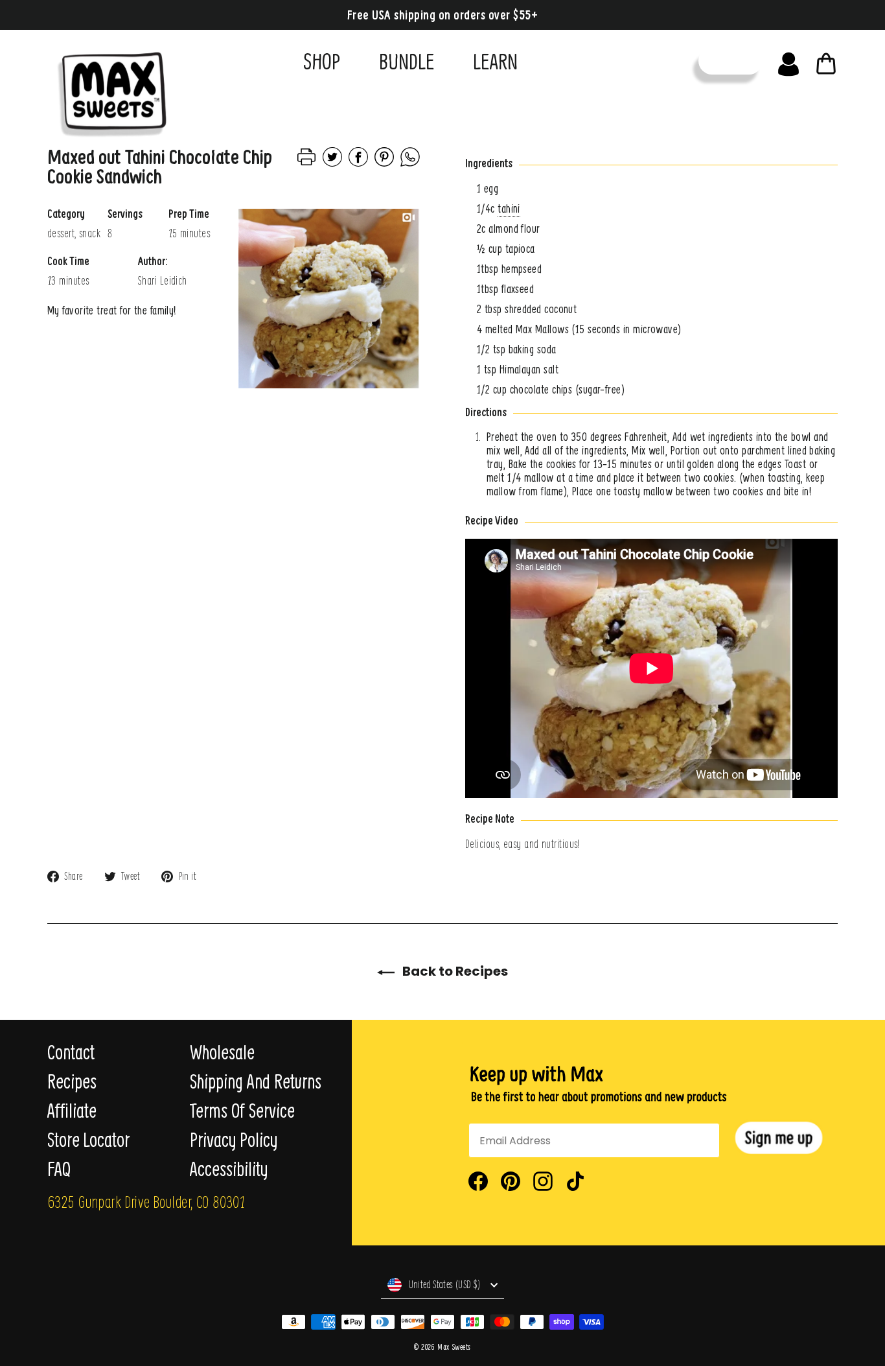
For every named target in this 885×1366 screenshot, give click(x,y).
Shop (321, 61)
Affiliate (72, 1110)
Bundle (406, 61)
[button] (778, 1138)
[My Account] (788, 61)
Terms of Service (242, 1110)
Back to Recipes (454, 971)
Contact (71, 1052)
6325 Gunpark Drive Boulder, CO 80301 (146, 1201)
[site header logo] (107, 89)
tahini (509, 208)
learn (495, 61)
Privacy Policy (233, 1139)
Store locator (88, 1139)
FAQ (59, 1169)
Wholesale (222, 1052)
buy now (730, 61)
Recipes (72, 1081)
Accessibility (229, 1169)
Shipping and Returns (255, 1081)
